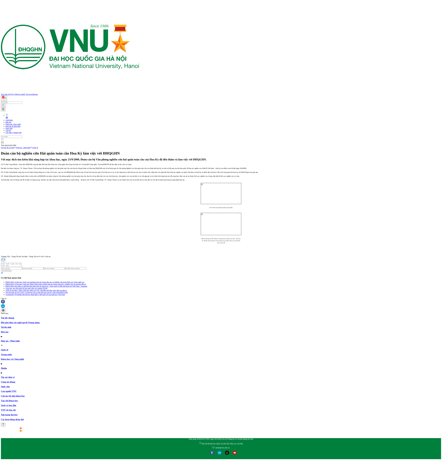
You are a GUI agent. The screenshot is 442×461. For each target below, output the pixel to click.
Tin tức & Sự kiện (7, 148)
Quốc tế (35, 148)
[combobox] (4, 98)
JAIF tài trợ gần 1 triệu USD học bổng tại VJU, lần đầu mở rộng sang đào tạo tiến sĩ (36, 290)
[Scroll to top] (3, 425)
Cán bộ (8, 131)
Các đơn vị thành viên (14, 133)
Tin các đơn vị (8, 377)
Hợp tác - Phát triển (23, 148)
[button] (221, 302)
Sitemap (35, 94)
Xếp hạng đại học (9, 414)
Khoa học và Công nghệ (12, 359)
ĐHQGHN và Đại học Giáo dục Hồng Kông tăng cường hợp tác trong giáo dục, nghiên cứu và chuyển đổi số (46, 284)
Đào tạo (8, 122)
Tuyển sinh (6, 327)
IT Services (28, 94)
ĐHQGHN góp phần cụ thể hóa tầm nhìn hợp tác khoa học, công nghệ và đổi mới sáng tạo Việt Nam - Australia (46, 286)
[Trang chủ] (70, 92)
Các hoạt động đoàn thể (12, 419)
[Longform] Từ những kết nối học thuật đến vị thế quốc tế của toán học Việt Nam (35, 295)
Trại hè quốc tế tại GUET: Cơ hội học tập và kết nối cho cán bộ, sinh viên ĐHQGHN (37, 292)
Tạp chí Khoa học (9, 400)
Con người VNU (8, 391)
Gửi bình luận (6, 271)
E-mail (21, 94)
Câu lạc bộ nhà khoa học (13, 396)
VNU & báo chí (8, 410)
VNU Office (14, 94)
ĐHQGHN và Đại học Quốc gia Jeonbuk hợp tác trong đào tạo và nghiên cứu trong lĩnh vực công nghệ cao (45, 282)
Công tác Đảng (8, 382)
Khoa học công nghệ (13, 124)
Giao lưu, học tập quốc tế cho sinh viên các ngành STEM (26, 288)
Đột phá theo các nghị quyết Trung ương (20, 322)
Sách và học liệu (8, 405)
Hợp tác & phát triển (13, 126)
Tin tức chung (7, 318)
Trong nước (6, 354)
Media (4, 368)
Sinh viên (9, 128)
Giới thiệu (9, 120)
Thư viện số (5, 94)
